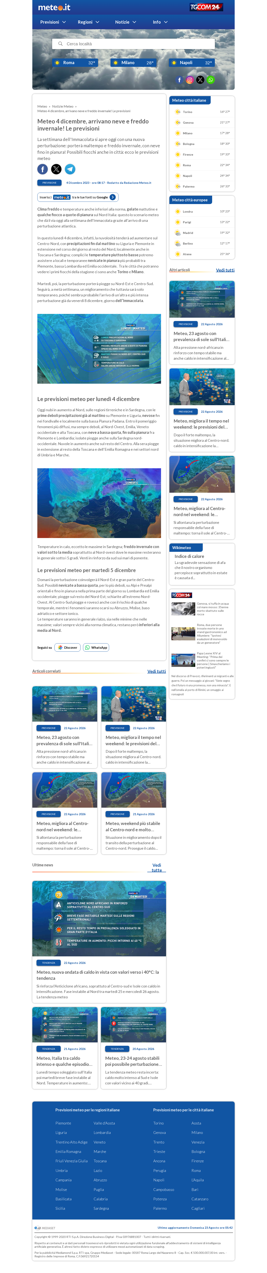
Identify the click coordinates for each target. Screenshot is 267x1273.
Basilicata (63, 1199)
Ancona (159, 1161)
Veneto (100, 1142)
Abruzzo (100, 1180)
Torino (158, 1123)
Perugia (159, 1170)
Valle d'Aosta (104, 1123)
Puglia (99, 1189)
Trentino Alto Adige (71, 1142)
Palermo (160, 1208)
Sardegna (101, 1208)
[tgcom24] (206, 7)
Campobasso (163, 1189)
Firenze (197, 1161)
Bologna (198, 1151)
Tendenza (48, 962)
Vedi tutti (156, 671)
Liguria (61, 1132)
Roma (196, 1170)
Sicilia (60, 1208)
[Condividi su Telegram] (70, 173)
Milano (197, 1132)
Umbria (61, 1170)
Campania (63, 1180)
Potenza (160, 1199)
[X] (200, 80)
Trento (158, 1142)
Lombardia (102, 1132)
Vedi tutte (157, 868)
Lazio (98, 1170)
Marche (100, 1151)
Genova (159, 1132)
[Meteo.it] (54, 7)
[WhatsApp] (211, 80)
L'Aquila (197, 1180)
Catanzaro (199, 1199)
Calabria (101, 1199)
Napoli (158, 1180)
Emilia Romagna (68, 1151)
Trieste (159, 1151)
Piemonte (63, 1123)
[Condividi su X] (56, 173)
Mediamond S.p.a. (67, 1252)
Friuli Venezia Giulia (71, 1161)
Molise (61, 1189)
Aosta (196, 1123)
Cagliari (198, 1208)
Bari (194, 1189)
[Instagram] (190, 80)
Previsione (50, 182)
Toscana (100, 1161)
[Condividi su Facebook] (42, 173)
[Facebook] (179, 80)
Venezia (197, 1142)
